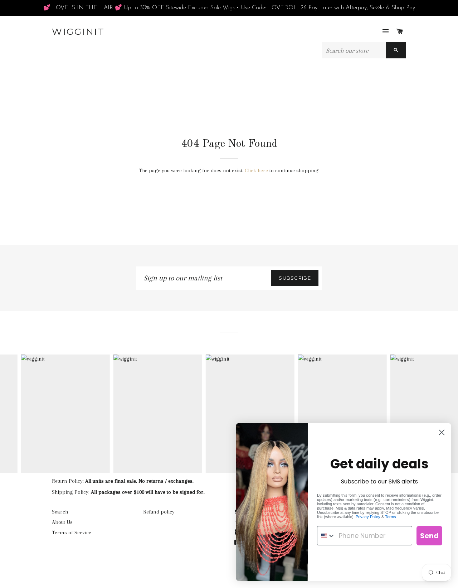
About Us (62, 522)
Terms (390, 517)
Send (429, 536)
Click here (256, 170)
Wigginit (78, 31)
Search (60, 512)
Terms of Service (71, 532)
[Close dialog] (441, 432)
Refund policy (159, 512)
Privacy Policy (368, 517)
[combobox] (326, 535)
